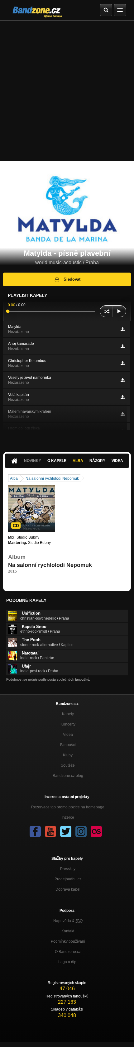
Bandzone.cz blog (68, 775)
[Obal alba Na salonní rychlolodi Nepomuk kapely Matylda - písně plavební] (31, 508)
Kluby (68, 755)
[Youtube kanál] (50, 831)
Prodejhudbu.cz (68, 879)
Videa (117, 461)
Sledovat (72, 279)
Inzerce (68, 817)
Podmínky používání (68, 941)
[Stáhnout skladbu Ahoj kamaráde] (122, 346)
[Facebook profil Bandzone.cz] (35, 831)
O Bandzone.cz (68, 951)
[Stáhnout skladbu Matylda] (122, 329)
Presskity (67, 869)
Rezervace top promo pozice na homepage (67, 807)
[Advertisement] (67, 91)
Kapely (68, 714)
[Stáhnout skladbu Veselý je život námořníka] (122, 380)
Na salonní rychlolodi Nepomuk (52, 478)
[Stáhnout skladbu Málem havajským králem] (122, 414)
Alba (78, 461)
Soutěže (68, 765)
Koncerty (67, 724)
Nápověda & (68, 921)
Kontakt (67, 931)
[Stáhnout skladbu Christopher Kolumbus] (122, 363)
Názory (97, 461)
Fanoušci (68, 745)
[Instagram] (81, 831)
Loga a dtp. (67, 962)
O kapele (56, 461)
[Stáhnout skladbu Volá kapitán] (122, 397)
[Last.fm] (96, 831)
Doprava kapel (67, 889)
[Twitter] (65, 831)
